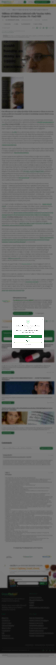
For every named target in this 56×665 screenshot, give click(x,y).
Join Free (28, 336)
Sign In (28, 341)
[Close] (42, 319)
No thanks (28, 344)
